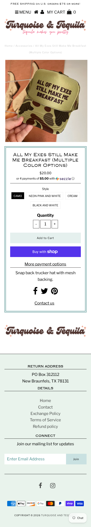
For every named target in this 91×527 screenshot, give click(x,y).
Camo (18, 196)
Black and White (45, 205)
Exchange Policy (45, 413)
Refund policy (45, 426)
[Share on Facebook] (35, 292)
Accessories (23, 45)
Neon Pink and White (45, 196)
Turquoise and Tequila (58, 515)
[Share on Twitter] (44, 292)
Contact (45, 407)
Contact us (44, 303)
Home (9, 45)
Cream (72, 196)
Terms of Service (45, 419)
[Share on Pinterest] (54, 292)
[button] (45, 179)
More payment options (45, 264)
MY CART (61, 12)
